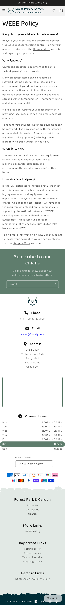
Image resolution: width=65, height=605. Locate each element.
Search (32, 513)
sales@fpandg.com (32, 334)
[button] (3, 10)
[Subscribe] (55, 284)
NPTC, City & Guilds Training (32, 579)
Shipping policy (32, 561)
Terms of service (32, 557)
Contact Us (32, 509)
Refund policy (32, 548)
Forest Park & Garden (22, 601)
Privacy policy (32, 553)
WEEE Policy (32, 531)
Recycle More (41, 49)
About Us (32, 505)
